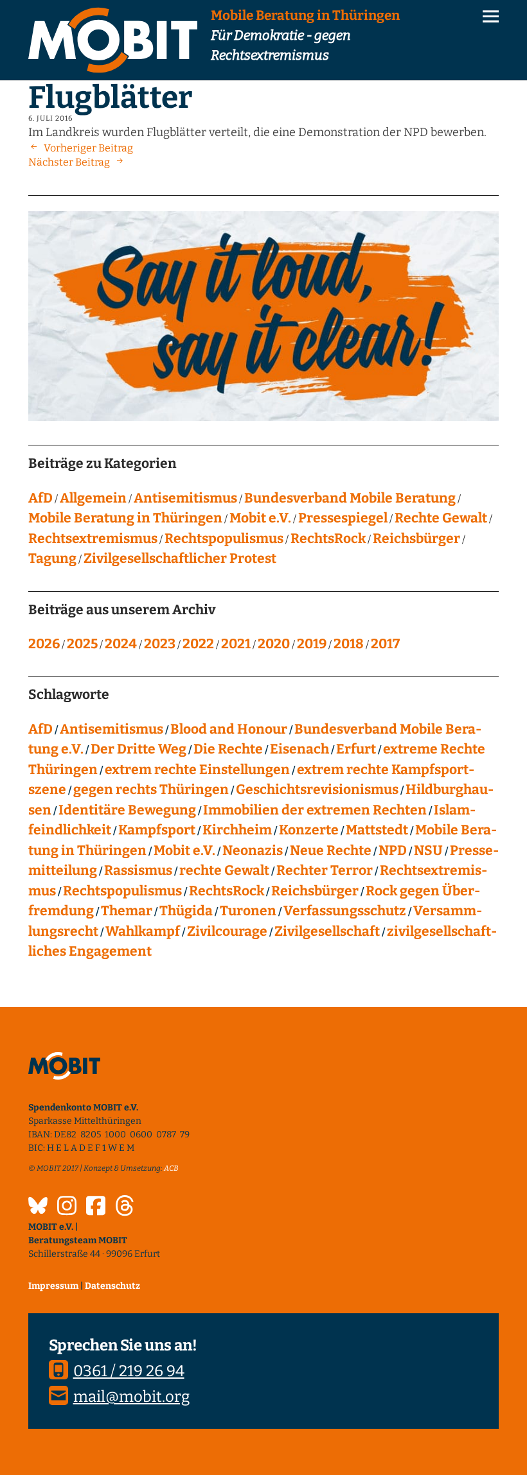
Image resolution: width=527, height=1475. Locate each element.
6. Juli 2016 (50, 118)
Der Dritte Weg (138, 749)
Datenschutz (112, 1286)
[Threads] (124, 1207)
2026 (44, 643)
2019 (311, 643)
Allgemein (93, 498)
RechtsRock (328, 538)
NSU (428, 850)
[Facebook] (95, 1207)
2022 (198, 643)
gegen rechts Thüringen (151, 789)
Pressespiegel (343, 518)
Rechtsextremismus (92, 538)
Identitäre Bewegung (127, 810)
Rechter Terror (324, 870)
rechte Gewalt (224, 870)
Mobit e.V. (260, 518)
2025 (82, 643)
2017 (385, 643)
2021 (236, 643)
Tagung (52, 558)
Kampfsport (156, 830)
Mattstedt (377, 830)
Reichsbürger (416, 538)
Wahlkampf (142, 931)
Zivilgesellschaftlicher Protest (180, 558)
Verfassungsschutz (344, 910)
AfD (40, 498)
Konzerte (309, 830)
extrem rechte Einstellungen (197, 769)
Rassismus (138, 870)
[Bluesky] (38, 1207)
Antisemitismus (185, 498)
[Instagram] (66, 1207)
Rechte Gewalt (441, 518)
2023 (159, 643)
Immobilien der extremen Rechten (315, 810)
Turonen (248, 910)
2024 (121, 643)
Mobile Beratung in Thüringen (125, 518)
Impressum (53, 1286)
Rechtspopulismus (224, 538)
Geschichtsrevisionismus (317, 789)
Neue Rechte (330, 850)
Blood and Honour (228, 729)
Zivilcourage (227, 931)
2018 (349, 643)
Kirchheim (237, 830)
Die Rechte (228, 749)
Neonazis (252, 850)
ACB (171, 1168)
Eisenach (299, 749)
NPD (393, 850)
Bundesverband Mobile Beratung (350, 498)
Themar (126, 910)
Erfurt (356, 749)
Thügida (186, 910)
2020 (274, 643)
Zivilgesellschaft (327, 931)
